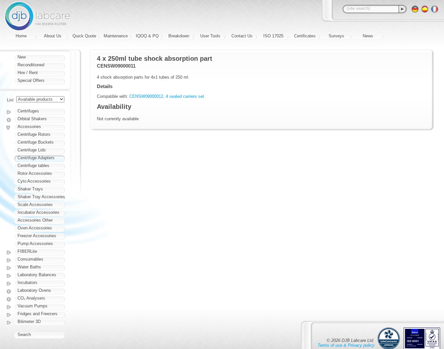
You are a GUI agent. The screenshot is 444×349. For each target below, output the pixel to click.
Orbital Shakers (32, 118)
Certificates (305, 35)
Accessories (29, 126)
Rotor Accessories (35, 173)
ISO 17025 (273, 35)
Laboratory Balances (37, 274)
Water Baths (29, 267)
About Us (52, 35)
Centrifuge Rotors (34, 134)
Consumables (30, 259)
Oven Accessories (35, 228)
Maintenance (116, 35)
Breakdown (178, 35)
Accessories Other (35, 220)
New (22, 57)
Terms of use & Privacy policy (346, 345)
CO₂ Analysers (31, 298)
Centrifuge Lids (32, 150)
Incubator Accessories (38, 212)
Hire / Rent (28, 72)
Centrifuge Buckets (36, 142)
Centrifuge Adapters (36, 157)
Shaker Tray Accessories (41, 196)
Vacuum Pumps (32, 306)
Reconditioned (31, 64)
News (368, 35)
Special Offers (31, 80)
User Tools (210, 35)
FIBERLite (27, 251)
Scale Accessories (35, 204)
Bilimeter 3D (29, 321)
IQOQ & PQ (147, 35)
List (10, 99)
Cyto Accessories (34, 181)
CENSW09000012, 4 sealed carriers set (166, 96)
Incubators (27, 282)
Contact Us (242, 35)
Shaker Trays (30, 189)
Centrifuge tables (33, 165)
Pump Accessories (35, 243)
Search (24, 334)
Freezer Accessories (37, 235)
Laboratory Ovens (34, 290)
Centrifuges (28, 111)
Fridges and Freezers (38, 313)
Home (21, 35)
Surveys (336, 35)
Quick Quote (84, 35)
